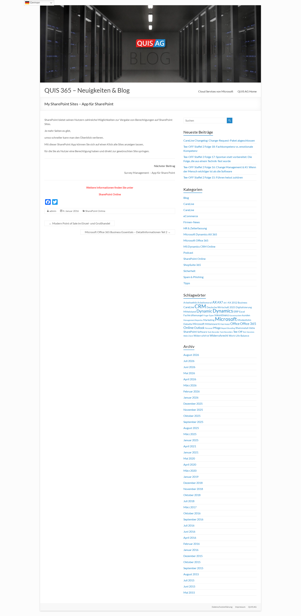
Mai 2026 (189, 373)
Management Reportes (193, 320)
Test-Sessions (248, 332)
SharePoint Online (110, 194)
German (34, 2)
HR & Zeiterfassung (195, 228)
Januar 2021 (190, 452)
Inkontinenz (221, 315)
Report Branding (228, 328)
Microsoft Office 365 (195, 240)
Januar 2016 (190, 549)
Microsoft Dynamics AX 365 (200, 234)
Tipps (186, 283)
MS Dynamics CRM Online (199, 246)
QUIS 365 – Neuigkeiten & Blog (87, 90)
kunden (246, 315)
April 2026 (189, 379)
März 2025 (189, 434)
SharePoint (190, 331)
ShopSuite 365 (192, 264)
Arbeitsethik (190, 302)
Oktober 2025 (191, 415)
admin (52, 210)
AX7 (220, 302)
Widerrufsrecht (219, 335)
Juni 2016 (189, 531)
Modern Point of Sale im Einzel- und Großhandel (79, 223)
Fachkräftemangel (193, 315)
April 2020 (189, 464)
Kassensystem (235, 315)
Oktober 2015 (191, 562)
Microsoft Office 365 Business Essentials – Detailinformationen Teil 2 (128, 232)
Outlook (199, 328)
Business (242, 302)
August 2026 (191, 354)
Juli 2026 (188, 360)
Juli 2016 (188, 525)
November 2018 (193, 488)
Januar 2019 (190, 476)
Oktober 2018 (191, 495)
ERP (236, 311)
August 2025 (191, 428)
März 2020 (189, 470)
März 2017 (189, 507)
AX (214, 302)
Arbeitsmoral (204, 302)
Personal (209, 328)
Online (188, 328)
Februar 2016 (191, 543)
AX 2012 (232, 302)
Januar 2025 (190, 440)
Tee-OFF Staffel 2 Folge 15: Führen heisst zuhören (213, 177)
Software (202, 331)
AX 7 (225, 303)
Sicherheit (189, 270)
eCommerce (190, 216)
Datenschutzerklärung (222, 607)
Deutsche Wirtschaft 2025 (221, 307)
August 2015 (191, 574)
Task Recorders (226, 332)
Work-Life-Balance (239, 335)
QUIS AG (252, 607)
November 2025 (193, 409)
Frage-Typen (208, 315)
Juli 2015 (188, 580)
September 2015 (193, 568)
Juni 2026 (189, 367)
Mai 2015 (189, 592)
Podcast (188, 252)
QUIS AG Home (247, 91)
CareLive (188, 203)
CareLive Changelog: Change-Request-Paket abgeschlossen (219, 140)
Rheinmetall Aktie (245, 328)
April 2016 (189, 537)
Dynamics (223, 311)
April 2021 (189, 446)
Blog (186, 197)
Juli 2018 (188, 501)
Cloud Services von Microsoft (215, 91)
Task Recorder (213, 332)
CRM (200, 306)
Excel (242, 311)
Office (235, 324)
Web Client (188, 336)
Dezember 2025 (193, 403)
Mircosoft (198, 323)
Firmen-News (191, 222)
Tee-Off (237, 331)
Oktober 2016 (191, 513)
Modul (227, 324)
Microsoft (226, 319)
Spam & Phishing (193, 277)
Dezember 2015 (193, 555)
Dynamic (204, 311)
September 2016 (193, 519)
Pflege (217, 327)
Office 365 (248, 324)
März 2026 (189, 385)
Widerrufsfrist (201, 335)
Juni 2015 (189, 586)
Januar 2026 (190, 397)
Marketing (208, 320)
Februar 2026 (191, 391)
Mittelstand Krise (214, 324)
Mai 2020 (189, 458)
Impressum (240, 607)
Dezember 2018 (193, 482)
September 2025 (193, 421)
